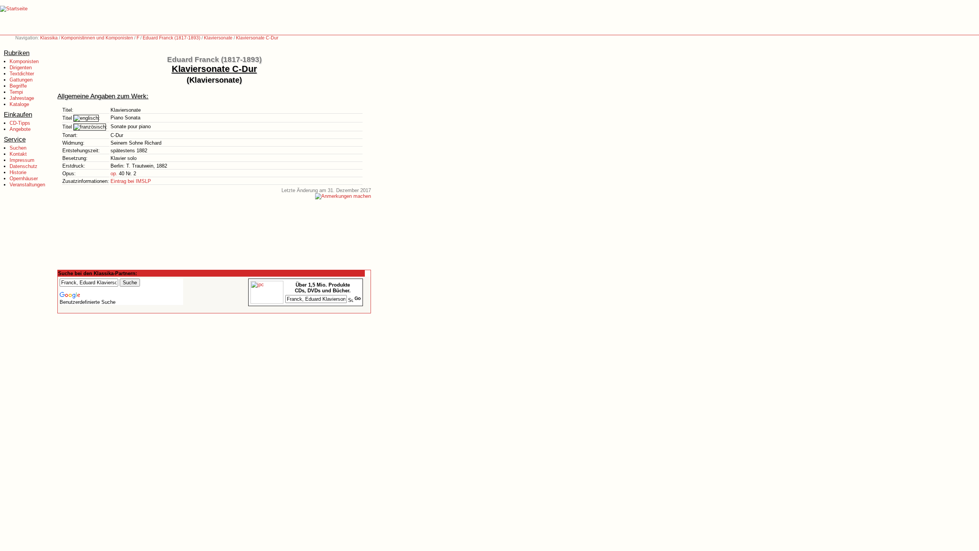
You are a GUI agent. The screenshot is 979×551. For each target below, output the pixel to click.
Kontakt (18, 154)
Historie (18, 172)
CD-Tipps (20, 123)
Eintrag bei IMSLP (131, 181)
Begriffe (18, 86)
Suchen (18, 148)
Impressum (22, 160)
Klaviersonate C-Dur (257, 38)
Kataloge (19, 104)
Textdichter (22, 74)
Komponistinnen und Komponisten (97, 38)
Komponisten (24, 61)
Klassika (49, 38)
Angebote (20, 129)
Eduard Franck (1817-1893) (171, 38)
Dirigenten (21, 67)
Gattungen (21, 80)
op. (114, 173)
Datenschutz (23, 166)
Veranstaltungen (27, 184)
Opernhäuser (24, 178)
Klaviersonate (218, 38)
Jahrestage (22, 98)
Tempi (16, 92)
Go (358, 298)
